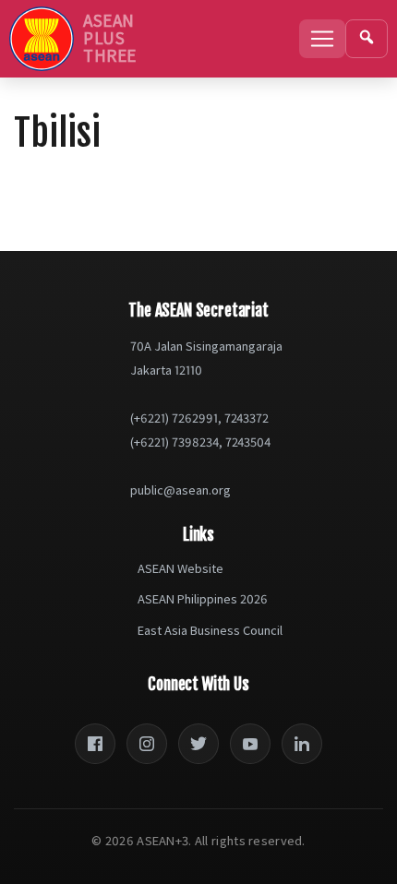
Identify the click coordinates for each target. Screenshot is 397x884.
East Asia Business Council (210, 630)
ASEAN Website (180, 568)
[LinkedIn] (302, 743)
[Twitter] (198, 743)
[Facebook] (95, 743)
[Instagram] (146, 743)
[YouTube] (250, 743)
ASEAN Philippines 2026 (203, 599)
